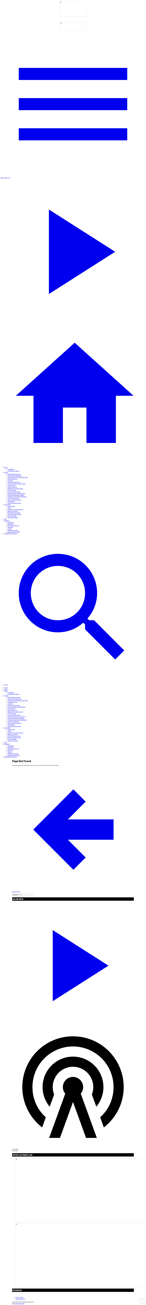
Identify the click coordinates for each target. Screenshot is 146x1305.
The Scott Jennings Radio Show (16, 483)
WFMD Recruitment (13, 530)
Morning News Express (13, 474)
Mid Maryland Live (12, 479)
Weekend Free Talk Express (15, 488)
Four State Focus (12, 487)
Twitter (9, 529)
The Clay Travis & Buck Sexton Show (17, 477)
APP (5, 519)
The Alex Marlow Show (13, 482)
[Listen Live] (73, 964)
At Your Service (11, 490)
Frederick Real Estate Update (15, 495)
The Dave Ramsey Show (14, 503)
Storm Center (11, 506)
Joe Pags (10, 480)
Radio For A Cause (12, 511)
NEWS (6, 467)
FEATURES (7, 504)
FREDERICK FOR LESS (10, 533)
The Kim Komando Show (14, 500)
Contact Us (10, 522)
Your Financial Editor (13, 498)
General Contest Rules (13, 532)
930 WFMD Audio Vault (13, 512)
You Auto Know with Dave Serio (16, 493)
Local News (10, 469)
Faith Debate (11, 501)
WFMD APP (10, 524)
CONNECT (7, 520)
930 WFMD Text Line (13, 525)
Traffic (9, 508)
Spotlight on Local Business (15, 509)
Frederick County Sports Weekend (17, 496)
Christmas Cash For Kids (14, 514)
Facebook (10, 527)
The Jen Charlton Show (13, 492)
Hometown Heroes (12, 517)
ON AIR (6, 472)
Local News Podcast (13, 471)
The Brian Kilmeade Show (14, 475)
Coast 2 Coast (11, 485)
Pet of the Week (11, 516)
